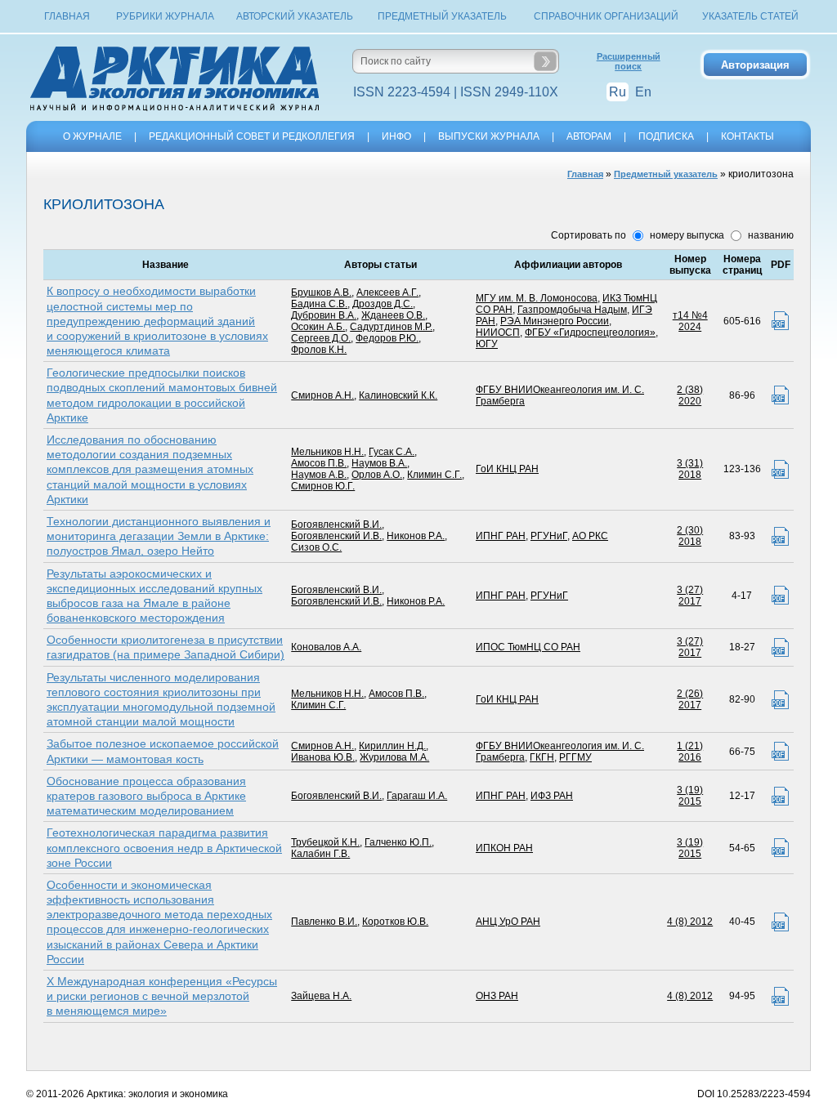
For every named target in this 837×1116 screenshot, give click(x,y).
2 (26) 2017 (690, 699)
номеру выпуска (685, 235)
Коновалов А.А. (326, 647)
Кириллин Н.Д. (392, 746)
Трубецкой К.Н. (325, 842)
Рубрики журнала (165, 16)
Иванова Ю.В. (323, 757)
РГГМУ (575, 757)
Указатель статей (750, 16)
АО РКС (590, 536)
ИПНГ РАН (501, 536)
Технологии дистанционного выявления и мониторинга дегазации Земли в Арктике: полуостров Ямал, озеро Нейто (159, 536)
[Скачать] (780, 320)
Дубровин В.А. (323, 315)
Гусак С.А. (391, 452)
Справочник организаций (606, 16)
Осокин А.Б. (318, 327)
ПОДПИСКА (666, 136)
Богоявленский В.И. (336, 524)
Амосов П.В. (319, 463)
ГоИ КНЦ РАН (507, 469)
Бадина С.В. (319, 304)
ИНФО (396, 136)
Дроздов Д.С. (382, 304)
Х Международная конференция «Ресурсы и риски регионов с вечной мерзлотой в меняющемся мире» (162, 996)
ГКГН (542, 757)
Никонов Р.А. (416, 536)
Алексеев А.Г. (387, 292)
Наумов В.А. (379, 463)
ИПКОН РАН (504, 848)
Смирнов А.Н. (322, 395)
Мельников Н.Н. (327, 452)
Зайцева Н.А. (321, 996)
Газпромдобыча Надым (572, 309)
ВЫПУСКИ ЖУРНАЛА (488, 136)
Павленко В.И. (324, 921)
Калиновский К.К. (398, 395)
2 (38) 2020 (690, 395)
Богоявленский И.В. (336, 536)
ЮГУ (487, 344)
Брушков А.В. (321, 292)
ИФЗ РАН (551, 795)
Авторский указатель (294, 16)
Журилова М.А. (394, 757)
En (643, 92)
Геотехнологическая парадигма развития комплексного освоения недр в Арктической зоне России (164, 847)
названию (769, 235)
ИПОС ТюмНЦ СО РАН (528, 647)
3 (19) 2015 (690, 795)
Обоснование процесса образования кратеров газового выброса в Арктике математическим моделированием (146, 796)
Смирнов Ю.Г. (323, 486)
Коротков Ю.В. (395, 921)
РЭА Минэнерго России (554, 321)
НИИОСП (498, 332)
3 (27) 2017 (690, 595)
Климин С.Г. (434, 474)
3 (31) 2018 (690, 469)
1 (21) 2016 (690, 751)
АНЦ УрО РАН (508, 921)
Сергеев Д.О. (321, 338)
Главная (67, 16)
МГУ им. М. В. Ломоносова (537, 298)
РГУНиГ (548, 536)
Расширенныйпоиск (628, 61)
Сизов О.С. (316, 547)
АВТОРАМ (588, 136)
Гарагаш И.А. (417, 795)
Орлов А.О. (376, 474)
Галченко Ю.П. (398, 842)
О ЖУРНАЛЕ (92, 136)
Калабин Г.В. (320, 853)
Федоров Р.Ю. (387, 338)
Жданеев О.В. (393, 315)
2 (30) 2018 (690, 536)
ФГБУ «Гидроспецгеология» (590, 332)
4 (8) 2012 (690, 921)
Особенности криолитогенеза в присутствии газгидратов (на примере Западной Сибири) (165, 647)
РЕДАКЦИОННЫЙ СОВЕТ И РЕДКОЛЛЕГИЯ (252, 136)
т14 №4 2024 (690, 321)
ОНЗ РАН (497, 996)
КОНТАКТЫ (747, 136)
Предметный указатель (442, 16)
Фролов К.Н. (319, 349)
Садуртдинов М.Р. (391, 327)
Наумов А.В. (319, 474)
